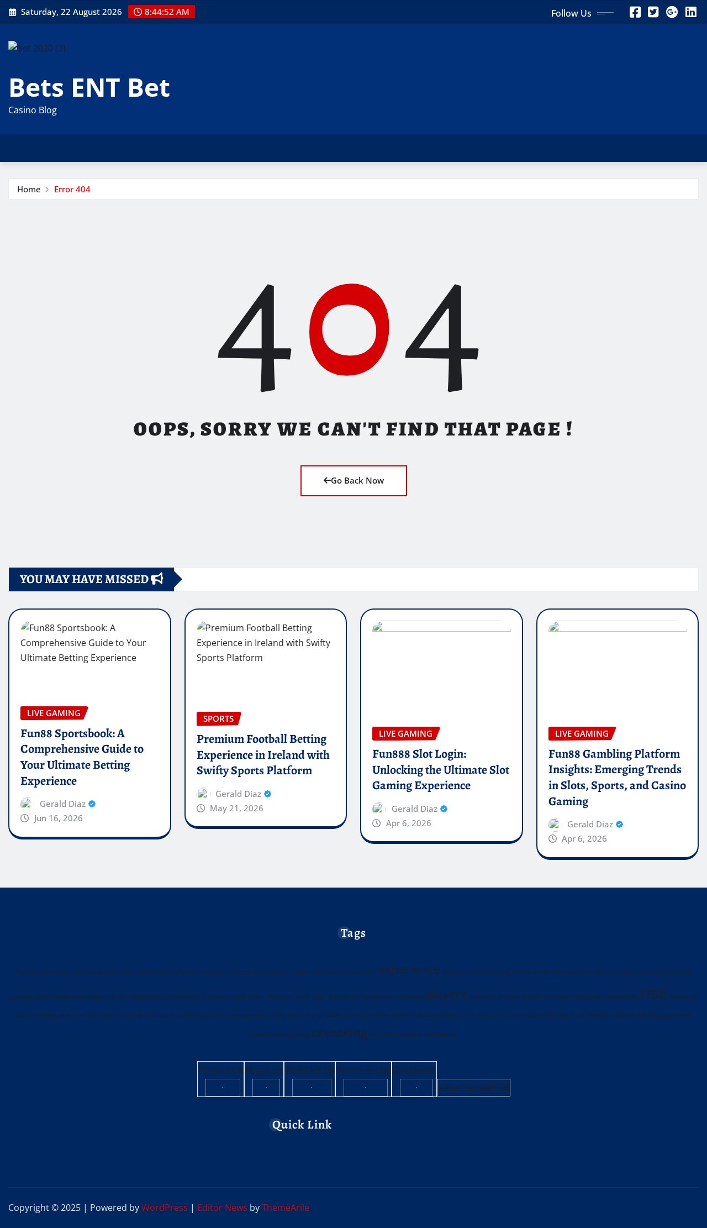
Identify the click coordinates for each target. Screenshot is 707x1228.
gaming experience (664, 971)
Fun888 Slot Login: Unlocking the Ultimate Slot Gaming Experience (440, 770)
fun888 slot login (611, 971)
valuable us (440, 1034)
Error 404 (72, 189)
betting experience (42, 971)
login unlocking (335, 996)
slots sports (102, 1015)
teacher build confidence (427, 1015)
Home (29, 189)
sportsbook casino (148, 1015)
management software (391, 996)
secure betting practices (50, 1015)
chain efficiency (177, 971)
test (470, 1015)
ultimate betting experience (652, 1015)
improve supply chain (233, 996)
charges (213, 971)
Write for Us (309, 1070)
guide (43, 996)
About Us (264, 1070)
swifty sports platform (357, 1015)
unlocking (339, 1032)
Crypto (300, 971)
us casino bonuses (396, 1034)
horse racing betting (138, 996)
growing (21, 996)
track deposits (590, 1015)
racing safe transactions (604, 996)
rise (653, 993)
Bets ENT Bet (89, 87)
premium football (493, 996)
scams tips (684, 996)
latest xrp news (288, 996)
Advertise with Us (473, 1088)
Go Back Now (357, 480)
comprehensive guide (257, 971)
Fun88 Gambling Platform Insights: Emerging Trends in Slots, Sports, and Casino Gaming (617, 778)
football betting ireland (498, 971)
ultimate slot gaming (279, 1034)
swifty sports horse (295, 1015)
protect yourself (544, 996)
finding (452, 971)
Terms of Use (363, 1070)
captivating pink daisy (102, 971)
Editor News (222, 1207)
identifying (184, 996)
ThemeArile (285, 1207)
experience (409, 969)
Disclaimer (414, 1070)
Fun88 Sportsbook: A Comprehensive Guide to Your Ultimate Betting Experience (82, 757)
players (446, 994)
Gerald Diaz (63, 803)
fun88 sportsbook (559, 971)
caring (145, 971)
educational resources (344, 971)
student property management (221, 1015)
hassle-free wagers (80, 996)
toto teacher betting (539, 1015)
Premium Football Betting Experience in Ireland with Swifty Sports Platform (263, 755)
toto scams (492, 1015)
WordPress (164, 1207)
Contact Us (221, 1070)
